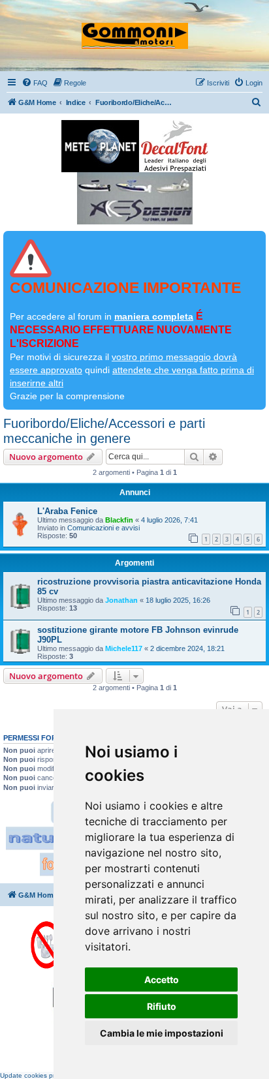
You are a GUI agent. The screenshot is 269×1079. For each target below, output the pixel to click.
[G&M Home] (135, 30)
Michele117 (123, 648)
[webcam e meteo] (100, 146)
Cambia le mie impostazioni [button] (161, 1033)
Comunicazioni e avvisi (103, 528)
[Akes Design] (135, 198)
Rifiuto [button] (161, 1006)
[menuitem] (35, 83)
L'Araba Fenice (67, 511)
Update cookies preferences (42, 1075)
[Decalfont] (174, 146)
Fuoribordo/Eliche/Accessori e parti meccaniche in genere (104, 431)
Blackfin (119, 520)
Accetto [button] (161, 979)
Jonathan (121, 600)
